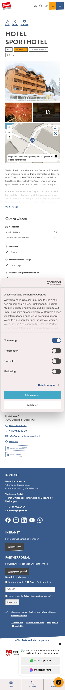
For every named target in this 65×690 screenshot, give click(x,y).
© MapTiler (35, 156)
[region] (32, 143)
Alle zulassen (32, 395)
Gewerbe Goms (19, 615)
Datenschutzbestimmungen (37, 596)
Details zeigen (46, 385)
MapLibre (12, 156)
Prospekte (52, 622)
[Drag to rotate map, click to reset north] (9, 137)
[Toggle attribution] (56, 156)
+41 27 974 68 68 (16, 507)
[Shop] (52, 6)
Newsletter (18, 626)
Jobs (24, 612)
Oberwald (45, 497)
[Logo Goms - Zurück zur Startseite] (6, 5)
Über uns (15, 612)
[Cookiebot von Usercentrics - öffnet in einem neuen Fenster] (46, 283)
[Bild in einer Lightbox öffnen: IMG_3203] (46, 112)
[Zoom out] (9, 132)
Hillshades (24, 156)
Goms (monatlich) (17, 582)
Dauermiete (17, 622)
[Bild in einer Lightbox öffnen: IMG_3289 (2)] (32, 81)
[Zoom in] (9, 127)
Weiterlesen (11, 206)
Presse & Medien (35, 622)
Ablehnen (32, 405)
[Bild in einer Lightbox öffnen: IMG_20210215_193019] (18, 112)
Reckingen (11, 501)
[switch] (56, 350)
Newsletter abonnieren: (18, 577)
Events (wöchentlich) (40, 582)
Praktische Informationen (42, 612)
